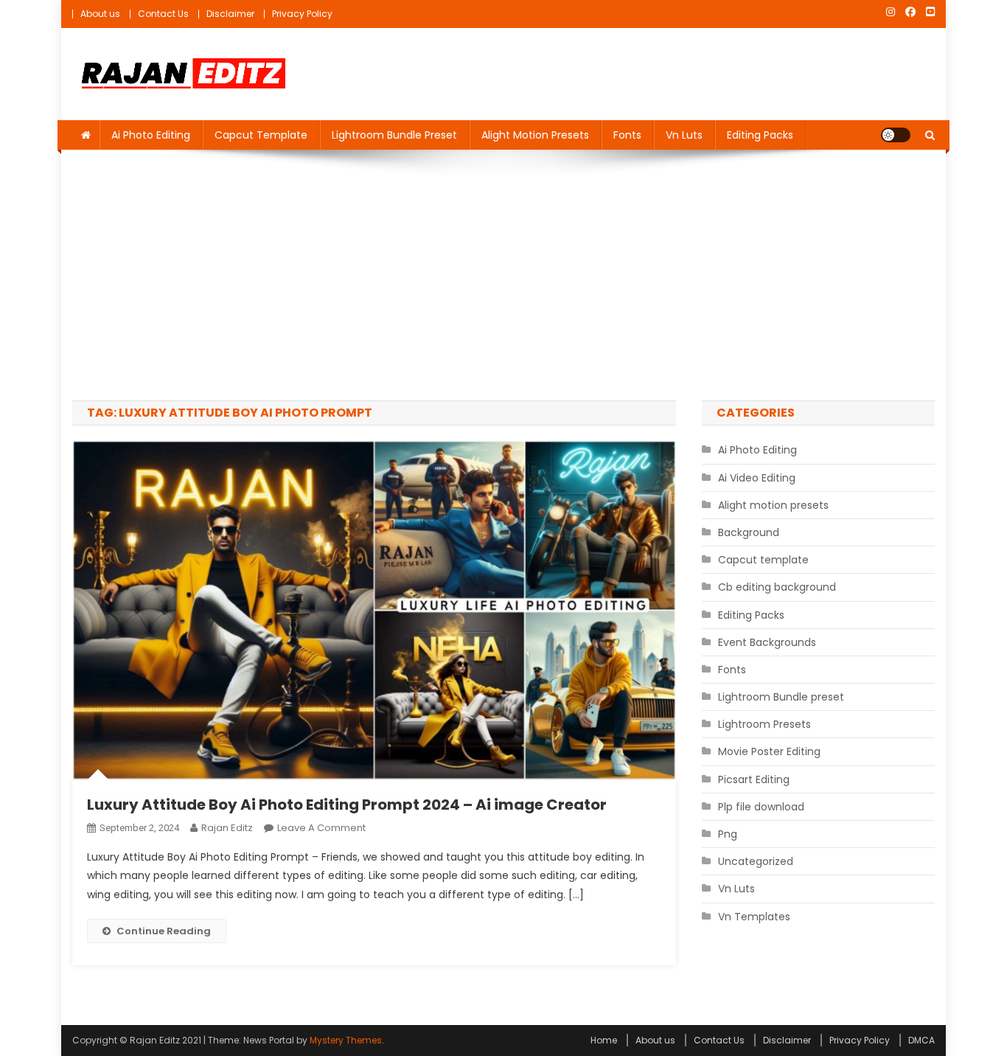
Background (748, 532)
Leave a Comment (321, 828)
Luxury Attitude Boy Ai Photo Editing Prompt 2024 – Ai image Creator (347, 804)
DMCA (921, 1040)
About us (100, 13)
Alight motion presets (535, 135)
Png (727, 834)
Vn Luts (684, 135)
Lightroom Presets (764, 724)
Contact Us (163, 13)
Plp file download (761, 806)
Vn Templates (754, 916)
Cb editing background (777, 587)
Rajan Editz (227, 828)
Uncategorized (755, 861)
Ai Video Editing (756, 477)
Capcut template (261, 135)
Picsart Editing (754, 779)
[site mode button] (895, 135)
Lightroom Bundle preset (394, 135)
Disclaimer (230, 13)
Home (603, 1040)
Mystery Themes (346, 1040)
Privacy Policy (302, 13)
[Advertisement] (503, 275)
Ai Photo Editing (150, 135)
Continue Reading (163, 931)
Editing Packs (760, 135)
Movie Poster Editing (769, 751)
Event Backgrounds (767, 642)
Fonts (627, 135)
